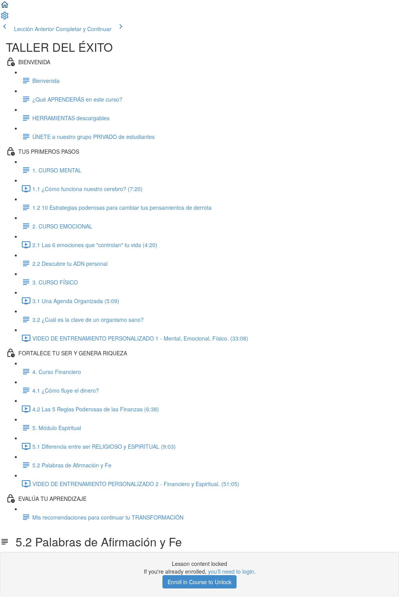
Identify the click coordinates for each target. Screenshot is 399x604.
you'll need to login (231, 571)
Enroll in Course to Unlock (199, 582)
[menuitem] (4, 18)
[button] (4, 7)
